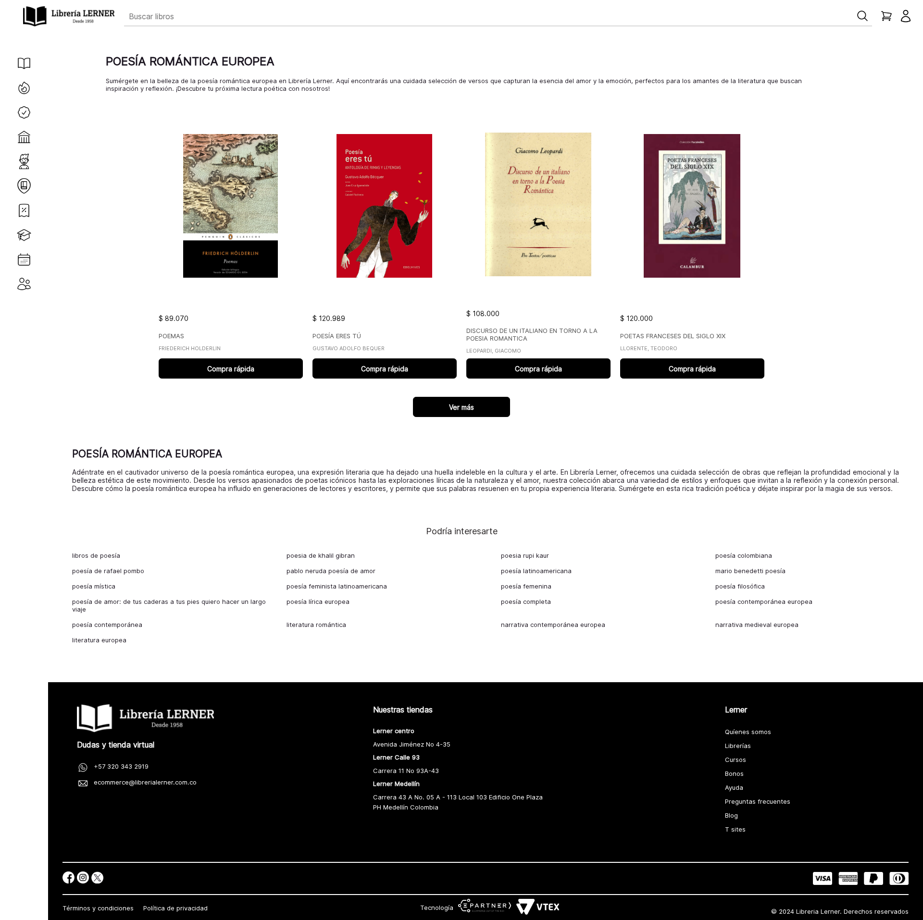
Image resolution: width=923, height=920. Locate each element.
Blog (731, 815)
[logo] (68, 16)
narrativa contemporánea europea (553, 624)
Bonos (734, 773)
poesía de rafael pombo (108, 571)
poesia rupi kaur (525, 555)
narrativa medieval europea (756, 624)
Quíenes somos (748, 732)
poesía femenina (526, 586)
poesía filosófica (740, 586)
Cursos (735, 759)
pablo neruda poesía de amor (331, 571)
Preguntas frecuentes (757, 801)
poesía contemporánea (107, 624)
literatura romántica (316, 624)
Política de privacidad (175, 908)
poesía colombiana (743, 555)
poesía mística (93, 586)
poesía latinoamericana (536, 571)
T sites (735, 829)
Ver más (461, 407)
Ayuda (734, 787)
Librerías (738, 745)
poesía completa (526, 601)
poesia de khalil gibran (321, 555)
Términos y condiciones (98, 908)
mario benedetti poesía (750, 571)
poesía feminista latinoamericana (337, 586)
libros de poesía (96, 555)
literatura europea (99, 640)
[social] (68, 878)
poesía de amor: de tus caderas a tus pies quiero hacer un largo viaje (169, 605)
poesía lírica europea (318, 601)
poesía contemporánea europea (763, 601)
